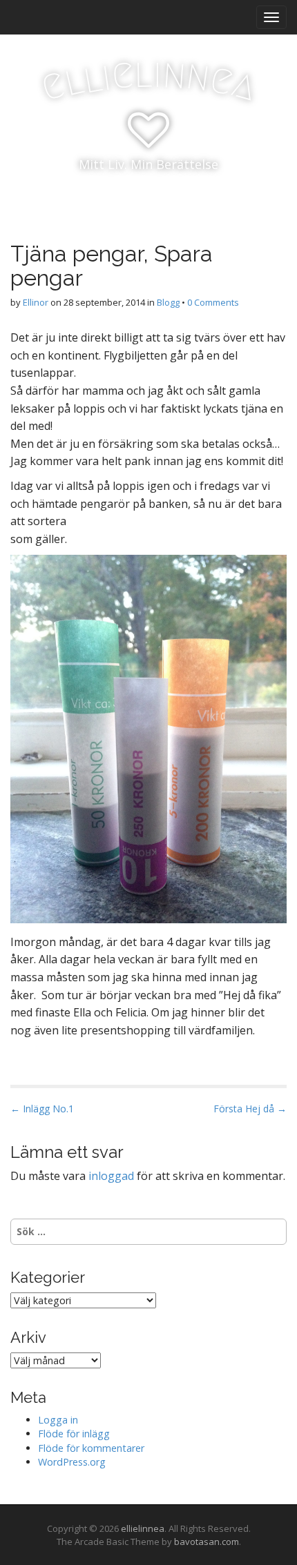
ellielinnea (142, 1528)
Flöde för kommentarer (91, 1448)
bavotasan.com (206, 1541)
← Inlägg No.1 (42, 1108)
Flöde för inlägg (74, 1433)
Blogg (168, 302)
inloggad (111, 1175)
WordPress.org (72, 1461)
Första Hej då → (250, 1108)
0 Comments (213, 302)
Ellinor (35, 302)
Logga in (58, 1419)
